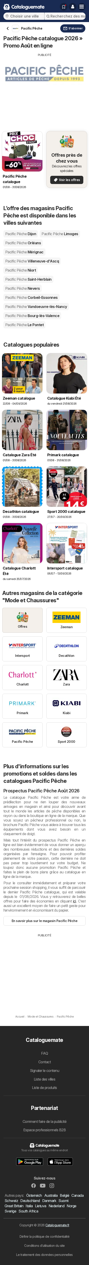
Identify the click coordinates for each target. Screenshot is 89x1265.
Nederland (56, 1206)
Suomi (63, 1200)
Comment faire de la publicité (44, 1121)
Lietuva (40, 1206)
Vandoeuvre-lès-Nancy (36, 306)
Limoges (60, 234)
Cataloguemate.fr (57, 1225)
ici (74, 901)
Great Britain (14, 1206)
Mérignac (24, 252)
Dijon (20, 234)
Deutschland (30, 1200)
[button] (72, 7)
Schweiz (11, 1200)
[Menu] (82, 7)
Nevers (22, 288)
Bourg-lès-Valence (32, 315)
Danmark (49, 1200)
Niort (20, 270)
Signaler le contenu (44, 1070)
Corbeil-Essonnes (31, 297)
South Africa (28, 1211)
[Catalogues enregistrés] (64, 7)
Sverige (10, 1211)
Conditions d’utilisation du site (44, 1245)
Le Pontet (24, 325)
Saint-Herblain (28, 279)
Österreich (34, 1195)
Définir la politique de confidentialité (44, 1236)
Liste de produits (44, 1087)
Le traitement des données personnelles (44, 1255)
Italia (29, 1206)
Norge (71, 1206)
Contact (44, 1062)
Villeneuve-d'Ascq (32, 261)
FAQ (44, 1053)
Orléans (23, 243)
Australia (51, 1195)
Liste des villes (44, 1079)
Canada (77, 1195)
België (64, 1195)
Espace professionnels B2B (44, 1130)
